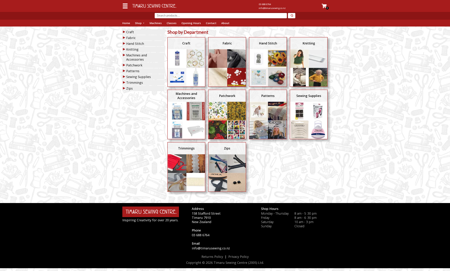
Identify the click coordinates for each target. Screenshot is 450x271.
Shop (138, 23)
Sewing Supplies (138, 77)
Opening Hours (191, 23)
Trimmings (134, 82)
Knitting (132, 49)
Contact (211, 23)
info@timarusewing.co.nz (272, 8)
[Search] (291, 15)
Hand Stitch (135, 43)
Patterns (132, 71)
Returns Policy (212, 256)
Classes (171, 23)
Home (126, 23)
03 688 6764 (265, 4)
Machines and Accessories (136, 57)
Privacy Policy (238, 256)
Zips (129, 88)
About (225, 23)
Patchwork (134, 65)
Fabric (131, 38)
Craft (130, 32)
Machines (156, 23)
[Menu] (125, 6)
